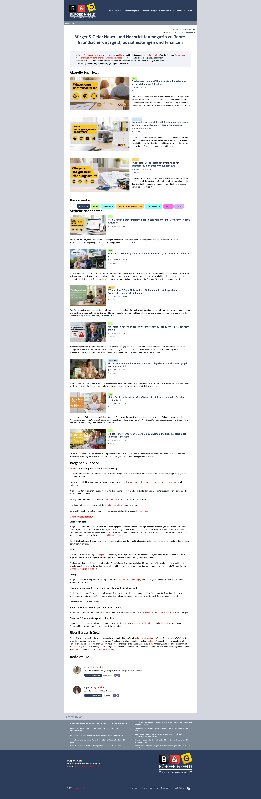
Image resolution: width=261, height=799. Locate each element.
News (111, 11)
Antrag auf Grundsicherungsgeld (130, 579)
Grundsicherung (137, 119)
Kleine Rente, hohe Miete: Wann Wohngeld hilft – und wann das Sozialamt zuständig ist (147, 399)
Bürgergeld (108, 206)
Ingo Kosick (190, 32)
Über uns (152, 641)
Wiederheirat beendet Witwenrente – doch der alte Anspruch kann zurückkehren (159, 83)
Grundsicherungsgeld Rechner (154, 11)
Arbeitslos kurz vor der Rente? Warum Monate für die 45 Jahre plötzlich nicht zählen (148, 328)
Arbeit (179, 206)
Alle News (83, 206)
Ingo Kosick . (113, 263)
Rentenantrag (142, 511)
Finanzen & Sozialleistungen (130, 206)
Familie (168, 11)
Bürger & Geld (154, 55)
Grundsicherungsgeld (131, 11)
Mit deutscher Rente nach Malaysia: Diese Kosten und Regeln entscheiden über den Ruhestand (147, 435)
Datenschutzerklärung (105, 649)
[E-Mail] (115, 675)
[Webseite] (118, 675)
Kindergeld (149, 612)
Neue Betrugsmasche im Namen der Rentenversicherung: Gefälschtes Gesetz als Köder (149, 221)
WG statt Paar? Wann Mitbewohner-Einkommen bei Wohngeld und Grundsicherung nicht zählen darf (143, 292)
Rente (117, 11)
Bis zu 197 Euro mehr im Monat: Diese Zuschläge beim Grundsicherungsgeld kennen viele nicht (148, 365)
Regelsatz (103, 554)
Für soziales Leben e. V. (92, 55)
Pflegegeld (163, 623)
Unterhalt (107, 612)
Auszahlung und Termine (113, 535)
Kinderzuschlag (165, 612)
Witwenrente (173, 482)
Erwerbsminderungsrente (153, 482)
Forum (189, 11)
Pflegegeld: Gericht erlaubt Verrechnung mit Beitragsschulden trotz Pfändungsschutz (155, 164)
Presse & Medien (178, 788)
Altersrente (134, 482)
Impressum (77, 649)
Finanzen (179, 11)
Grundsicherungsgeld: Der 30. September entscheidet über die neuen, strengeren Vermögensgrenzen (161, 123)
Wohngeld (151, 623)
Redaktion (165, 788)
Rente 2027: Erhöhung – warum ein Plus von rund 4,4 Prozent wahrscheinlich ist (149, 255)
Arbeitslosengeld (139, 623)
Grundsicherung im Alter (115, 505)
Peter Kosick (174, 32)
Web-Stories (94, 601)
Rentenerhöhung (110, 499)
